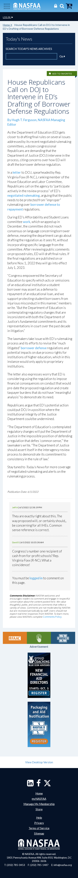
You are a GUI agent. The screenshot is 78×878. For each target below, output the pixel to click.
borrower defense (34, 348)
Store (39, 809)
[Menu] (7, 6)
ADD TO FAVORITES (62, 73)
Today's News (19, 39)
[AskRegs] (39, 638)
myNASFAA (39, 798)
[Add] (50, 73)
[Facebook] (38, 784)
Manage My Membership (39, 804)
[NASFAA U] (63, 638)
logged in (36, 578)
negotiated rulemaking (23, 195)
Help (39, 817)
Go (61, 56)
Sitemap (39, 833)
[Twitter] (47, 784)
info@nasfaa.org (63, 864)
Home (6, 24)
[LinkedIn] (30, 784)
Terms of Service (39, 828)
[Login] (54, 6)
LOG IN (7, 17)
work (26, 222)
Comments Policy (52, 616)
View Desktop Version (39, 762)
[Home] (27, 6)
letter (17, 172)
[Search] (61, 6)
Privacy (39, 823)
